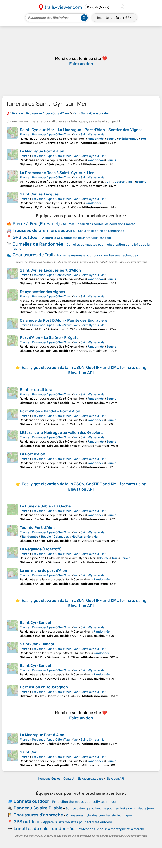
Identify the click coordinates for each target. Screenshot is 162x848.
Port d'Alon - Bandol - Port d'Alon (50, 411)
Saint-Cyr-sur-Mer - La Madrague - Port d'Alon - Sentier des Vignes (81, 129)
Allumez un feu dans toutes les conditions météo (99, 224)
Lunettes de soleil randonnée (44, 828)
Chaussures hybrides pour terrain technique (99, 815)
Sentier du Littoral (36, 389)
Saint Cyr (28, 752)
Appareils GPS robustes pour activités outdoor (76, 238)
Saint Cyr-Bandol (35, 622)
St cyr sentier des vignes (42, 291)
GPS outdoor (26, 237)
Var (75, 134)
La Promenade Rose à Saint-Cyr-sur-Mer (57, 172)
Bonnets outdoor (31, 801)
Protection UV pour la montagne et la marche (111, 829)
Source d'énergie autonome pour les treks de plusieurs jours (110, 808)
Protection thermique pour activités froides (84, 802)
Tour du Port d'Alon (37, 527)
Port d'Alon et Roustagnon (44, 687)
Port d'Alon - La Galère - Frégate (49, 337)
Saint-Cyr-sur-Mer (93, 134)
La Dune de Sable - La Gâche (45, 506)
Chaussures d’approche (38, 814)
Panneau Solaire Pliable (38, 808)
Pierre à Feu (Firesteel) (36, 223)
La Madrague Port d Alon (42, 151)
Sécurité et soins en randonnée (101, 231)
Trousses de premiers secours (44, 230)
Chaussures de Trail (33, 254)
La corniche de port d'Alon (43, 570)
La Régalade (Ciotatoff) (41, 549)
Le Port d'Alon (32, 454)
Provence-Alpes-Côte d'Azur (51, 134)
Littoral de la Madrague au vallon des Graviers (61, 432)
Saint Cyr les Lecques (39, 194)
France (24, 134)
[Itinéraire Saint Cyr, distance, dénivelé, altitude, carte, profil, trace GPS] (12, 758)
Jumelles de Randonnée (38, 244)
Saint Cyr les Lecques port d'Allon (50, 270)
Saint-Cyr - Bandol (37, 644)
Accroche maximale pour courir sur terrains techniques (97, 255)
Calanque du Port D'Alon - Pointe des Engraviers (63, 320)
